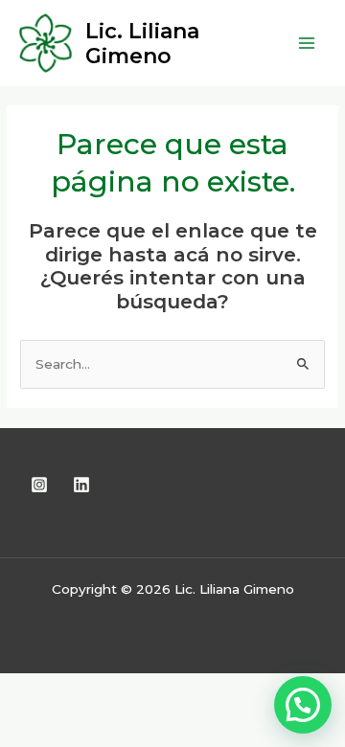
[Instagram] (39, 484)
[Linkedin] (81, 484)
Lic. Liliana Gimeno (142, 43)
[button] (303, 705)
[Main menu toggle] (307, 43)
